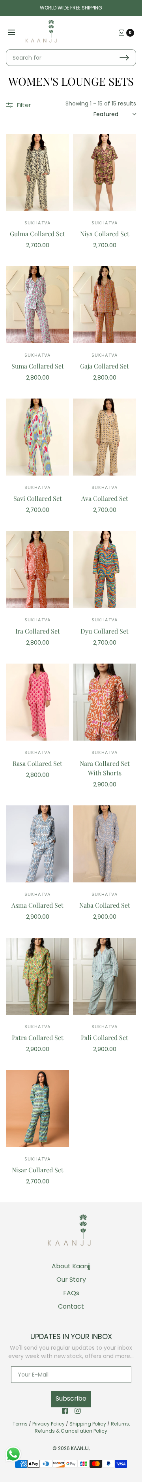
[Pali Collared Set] (104, 976)
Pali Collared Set (104, 1037)
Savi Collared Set (37, 498)
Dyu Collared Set (104, 631)
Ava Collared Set (104, 498)
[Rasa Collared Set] (37, 702)
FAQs (71, 1293)
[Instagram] (77, 1410)
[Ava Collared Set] (104, 437)
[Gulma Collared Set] (37, 172)
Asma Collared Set (37, 905)
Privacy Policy (48, 1423)
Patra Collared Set (38, 1037)
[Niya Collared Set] (104, 172)
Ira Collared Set (37, 631)
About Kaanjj (71, 1266)
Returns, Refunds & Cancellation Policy (82, 1427)
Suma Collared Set (37, 366)
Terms (20, 1423)
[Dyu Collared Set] (104, 569)
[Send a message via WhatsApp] (13, 1454)
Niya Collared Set (104, 233)
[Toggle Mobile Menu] (16, 32)
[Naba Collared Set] (104, 843)
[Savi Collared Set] (37, 437)
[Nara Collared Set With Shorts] (104, 702)
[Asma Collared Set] (37, 843)
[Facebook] (64, 1410)
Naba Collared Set (104, 905)
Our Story (71, 1279)
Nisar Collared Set (38, 1170)
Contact (71, 1306)
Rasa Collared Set (37, 763)
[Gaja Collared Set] (104, 304)
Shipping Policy (87, 1423)
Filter (24, 105)
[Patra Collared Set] (37, 976)
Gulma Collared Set (37, 233)
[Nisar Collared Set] (37, 1108)
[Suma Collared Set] (37, 304)
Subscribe (71, 1398)
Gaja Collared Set (104, 366)
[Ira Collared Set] (37, 569)
